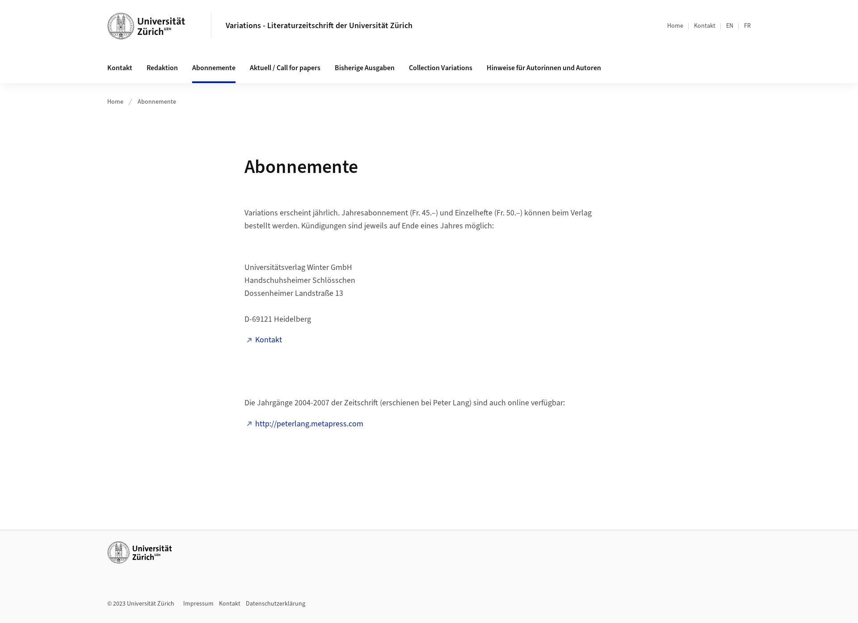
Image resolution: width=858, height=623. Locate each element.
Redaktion (162, 68)
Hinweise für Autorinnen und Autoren (544, 68)
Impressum (198, 603)
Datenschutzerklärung (275, 603)
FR (747, 25)
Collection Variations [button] (440, 68)
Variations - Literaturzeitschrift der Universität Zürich (319, 25)
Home (675, 25)
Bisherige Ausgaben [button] (365, 68)
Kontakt (704, 25)
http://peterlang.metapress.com (309, 423)
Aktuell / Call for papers (285, 68)
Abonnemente (214, 68)
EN (729, 25)
